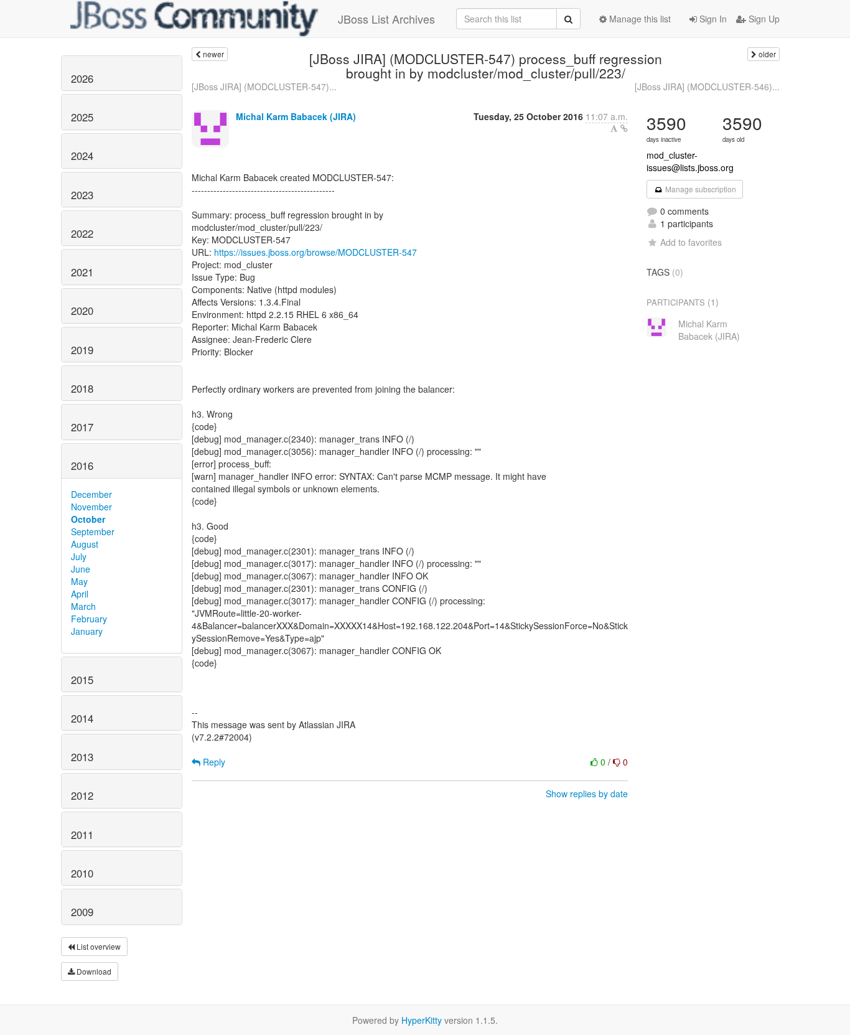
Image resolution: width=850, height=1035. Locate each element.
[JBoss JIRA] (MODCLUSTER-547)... (264, 86)
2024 (82, 155)
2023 (82, 194)
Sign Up (763, 18)
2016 (82, 465)
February (89, 618)
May (79, 581)
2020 (82, 310)
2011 (82, 834)
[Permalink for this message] (624, 128)
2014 (82, 718)
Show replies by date (587, 793)
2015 (82, 679)
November (91, 506)
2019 (82, 349)
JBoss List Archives (386, 19)
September (92, 531)
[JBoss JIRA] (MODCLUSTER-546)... (707, 86)
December (91, 494)
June (80, 569)
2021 (82, 272)
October (88, 519)
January (87, 631)
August (84, 544)
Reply (212, 762)
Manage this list (639, 18)
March (83, 606)
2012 (82, 795)
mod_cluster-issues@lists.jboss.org (690, 161)
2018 (82, 388)
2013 (82, 756)
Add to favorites (691, 242)
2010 (82, 873)
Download (93, 971)
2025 (82, 117)
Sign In (712, 18)
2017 (82, 426)
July (78, 556)
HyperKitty (421, 1020)
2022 (82, 233)
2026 (82, 78)
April (79, 594)
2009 (82, 911)
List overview (98, 946)
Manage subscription (699, 189)
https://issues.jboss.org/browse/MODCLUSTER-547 (315, 252)
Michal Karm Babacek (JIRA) (296, 116)
